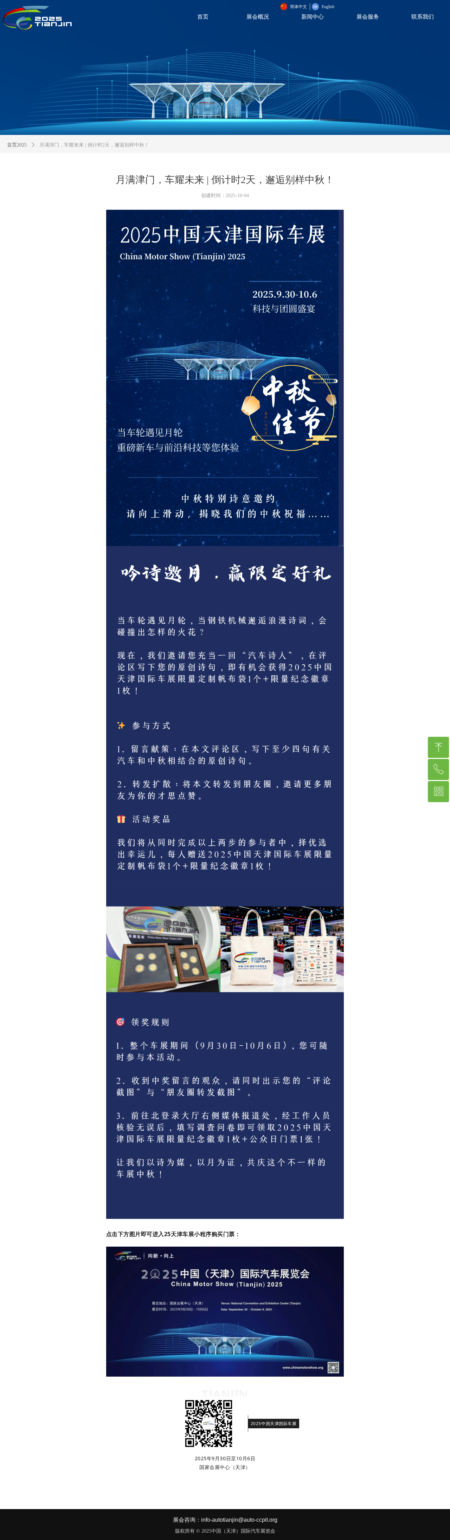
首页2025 (17, 145)
